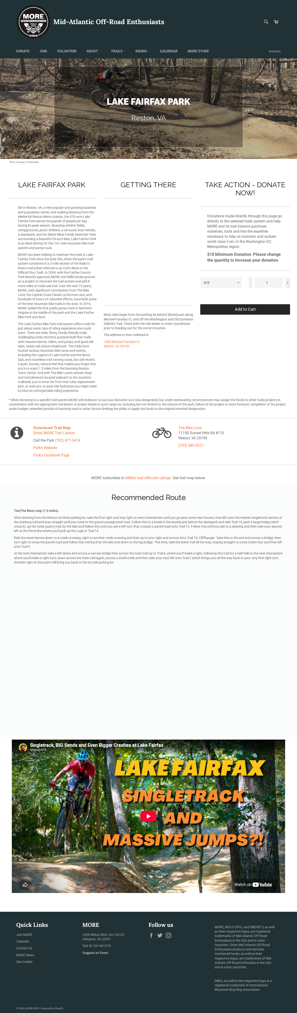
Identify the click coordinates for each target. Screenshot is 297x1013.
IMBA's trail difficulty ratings (148, 478)
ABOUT (93, 51)
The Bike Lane (190, 428)
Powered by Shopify (52, 1008)
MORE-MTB (32, 1008)
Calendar (22, 941)
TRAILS (117, 51)
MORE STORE (198, 51)
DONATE (22, 51)
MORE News (25, 955)
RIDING (142, 51)
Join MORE (24, 935)
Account (275, 51)
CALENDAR (169, 51)
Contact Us (24, 948)
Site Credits (24, 962)
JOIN (43, 51)
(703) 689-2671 (191, 445)
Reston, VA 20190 (116, 346)
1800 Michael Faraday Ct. (122, 342)
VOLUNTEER (67, 51)
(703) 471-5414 (67, 440)
